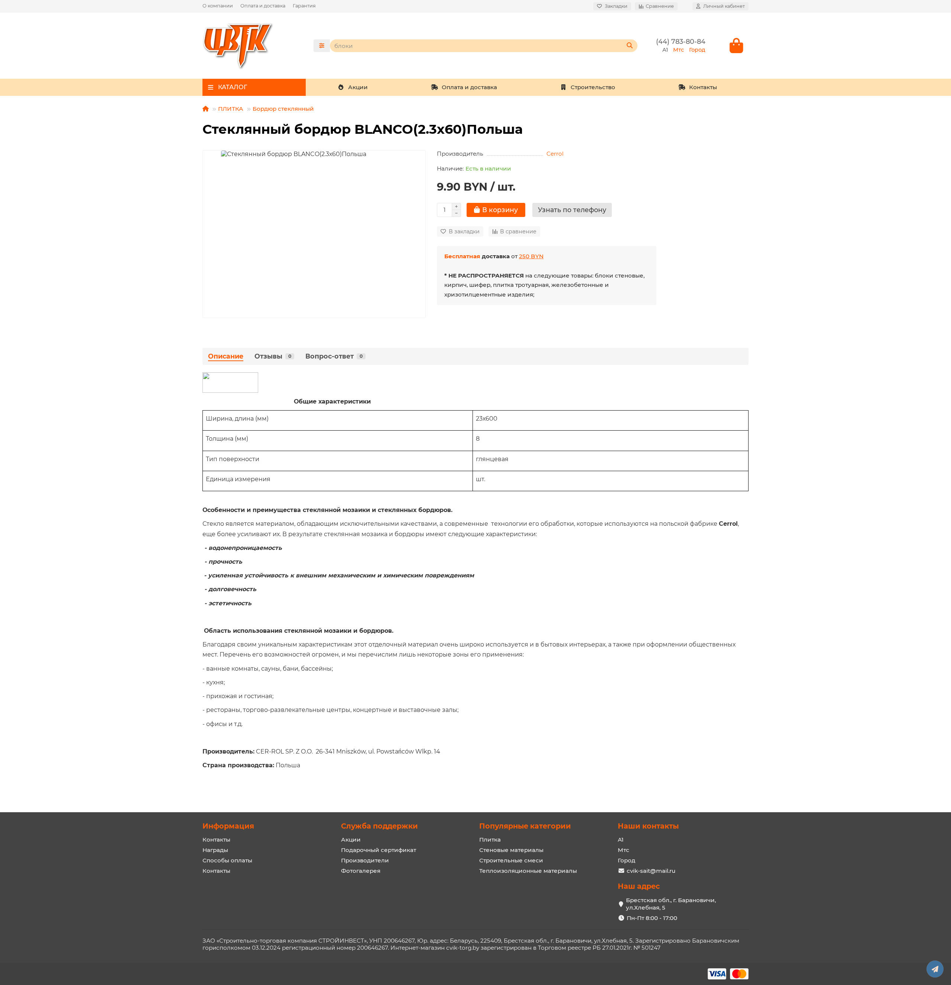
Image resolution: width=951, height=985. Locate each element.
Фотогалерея (360, 870)
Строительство (593, 87)
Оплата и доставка (262, 6)
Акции (358, 87)
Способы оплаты (227, 860)
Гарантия (304, 6)
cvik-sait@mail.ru (651, 870)
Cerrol (555, 153)
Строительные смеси (511, 860)
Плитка (490, 839)
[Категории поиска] (322, 45)
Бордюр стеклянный (283, 108)
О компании (217, 6)
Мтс (623, 849)
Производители (365, 860)
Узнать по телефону (572, 210)
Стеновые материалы (511, 849)
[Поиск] (629, 46)
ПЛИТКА (230, 108)
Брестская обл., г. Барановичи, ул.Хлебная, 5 (671, 904)
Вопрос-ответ (334, 356)
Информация (228, 826)
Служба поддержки (379, 826)
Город (626, 860)
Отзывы (272, 356)
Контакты (703, 87)
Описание (225, 356)
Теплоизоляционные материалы (528, 870)
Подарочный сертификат (378, 849)
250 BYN (531, 256)
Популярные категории (525, 826)
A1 (621, 839)
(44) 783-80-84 (680, 41)
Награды (215, 849)
